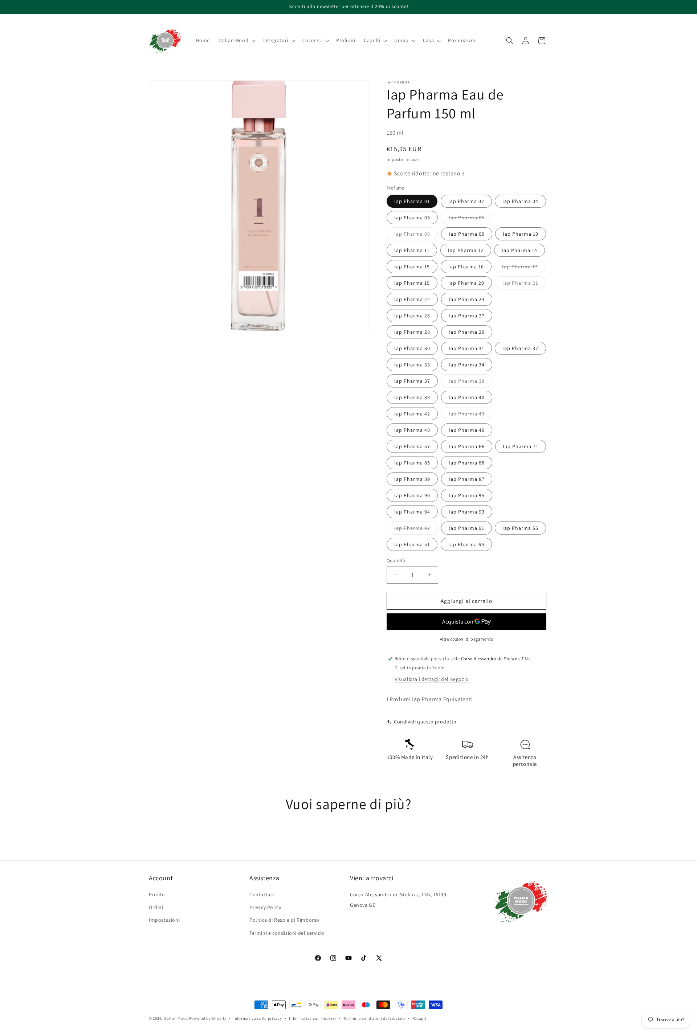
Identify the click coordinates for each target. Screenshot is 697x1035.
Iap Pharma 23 (467, 299)
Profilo (157, 894)
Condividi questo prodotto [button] (425, 721)
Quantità (396, 560)
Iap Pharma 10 (520, 234)
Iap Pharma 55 (520, 528)
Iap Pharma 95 (467, 495)
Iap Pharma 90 (412, 495)
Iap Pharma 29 (467, 332)
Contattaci (261, 894)
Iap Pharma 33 (412, 364)
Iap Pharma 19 (412, 283)
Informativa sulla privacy (257, 1018)
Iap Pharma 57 (412, 446)
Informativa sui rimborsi (312, 1018)
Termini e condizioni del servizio (287, 933)
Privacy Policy (265, 907)
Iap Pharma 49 (467, 430)
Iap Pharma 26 (412, 315)
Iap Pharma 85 (412, 462)
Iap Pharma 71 (520, 446)
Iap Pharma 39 (412, 397)
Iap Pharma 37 (412, 381)
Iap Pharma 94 (412, 511)
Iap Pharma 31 (466, 348)
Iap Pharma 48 (412, 430)
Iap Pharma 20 (466, 283)
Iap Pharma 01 (412, 201)
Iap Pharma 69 (466, 544)
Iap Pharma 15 (412, 266)
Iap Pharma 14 (519, 250)
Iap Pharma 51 (412, 544)
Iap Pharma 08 (416, 235)
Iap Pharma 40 (467, 397)
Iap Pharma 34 (467, 364)
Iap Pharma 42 (412, 413)
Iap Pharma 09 (467, 234)
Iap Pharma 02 (466, 201)
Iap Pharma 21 (524, 284)
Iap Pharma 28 (412, 332)
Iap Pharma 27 (467, 315)
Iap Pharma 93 (467, 511)
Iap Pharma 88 (467, 462)
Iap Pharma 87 (467, 479)
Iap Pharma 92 (416, 529)
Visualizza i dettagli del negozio (432, 679)
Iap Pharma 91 (466, 528)
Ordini (156, 907)
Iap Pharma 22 (412, 299)
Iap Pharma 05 (412, 217)
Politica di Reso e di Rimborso (284, 920)
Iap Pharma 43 (470, 415)
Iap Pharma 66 (467, 446)
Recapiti (420, 1018)
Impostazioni (164, 920)
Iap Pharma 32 (520, 348)
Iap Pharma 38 (470, 382)
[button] (236, 40)
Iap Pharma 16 (466, 266)
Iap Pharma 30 (412, 348)
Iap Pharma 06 (470, 219)
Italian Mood (176, 1018)
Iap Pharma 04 (520, 201)
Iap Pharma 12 (466, 250)
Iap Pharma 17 (523, 268)
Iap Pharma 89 (412, 479)
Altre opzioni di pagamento (466, 639)
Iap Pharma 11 (411, 250)
